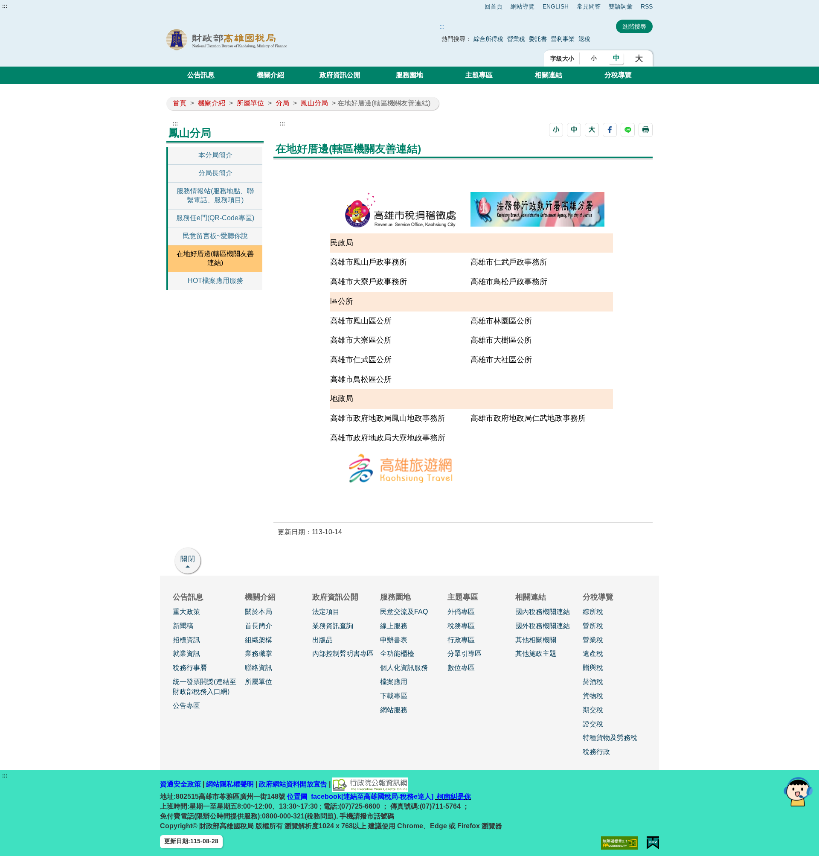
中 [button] (616, 57)
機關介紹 (270, 75)
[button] (556, 130)
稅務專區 (461, 625)
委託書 (538, 38)
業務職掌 (258, 653)
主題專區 (479, 75)
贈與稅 (593, 667)
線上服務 (393, 625)
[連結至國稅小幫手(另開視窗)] (798, 791)
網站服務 (393, 709)
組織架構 (258, 639)
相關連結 (548, 75)
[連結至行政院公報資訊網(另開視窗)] (370, 784)
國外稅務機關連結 (542, 625)
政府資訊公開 (339, 75)
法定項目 (326, 611)
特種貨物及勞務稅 (610, 737)
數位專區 (461, 667)
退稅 (584, 38)
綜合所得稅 (488, 38)
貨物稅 (593, 695)
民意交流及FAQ (404, 611)
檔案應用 (393, 681)
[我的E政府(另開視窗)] (653, 843)
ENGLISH (556, 6)
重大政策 (186, 611)
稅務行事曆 (190, 667)
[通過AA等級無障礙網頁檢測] (619, 843)
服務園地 (409, 75)
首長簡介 (258, 625)
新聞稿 (183, 625)
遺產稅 (593, 653)
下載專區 (393, 695)
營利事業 (563, 38)
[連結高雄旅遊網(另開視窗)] (400, 467)
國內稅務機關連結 (542, 611)
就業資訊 (186, 653)
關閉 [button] (188, 558)
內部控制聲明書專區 (343, 653)
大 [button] (639, 58)
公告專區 (186, 705)
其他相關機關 (535, 639)
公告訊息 (201, 75)
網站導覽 (522, 6)
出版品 (322, 639)
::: (4, 6)
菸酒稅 (593, 681)
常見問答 (589, 6)
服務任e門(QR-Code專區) (215, 217)
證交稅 (593, 724)
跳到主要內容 (22, 6)
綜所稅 (593, 611)
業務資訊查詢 (332, 625)
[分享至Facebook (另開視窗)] (610, 130)
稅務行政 (596, 751)
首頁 (179, 103)
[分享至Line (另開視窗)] (628, 130)
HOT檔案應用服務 (215, 280)
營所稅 (593, 625)
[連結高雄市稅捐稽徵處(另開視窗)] (400, 209)
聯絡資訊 (258, 667)
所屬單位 (250, 103)
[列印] (646, 130)
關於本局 (258, 611)
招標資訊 (186, 639)
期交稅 (593, 709)
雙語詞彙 (621, 6)
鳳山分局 (314, 103)
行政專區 (461, 639)
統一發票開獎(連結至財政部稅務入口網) (204, 686)
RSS (647, 6)
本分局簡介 (215, 155)
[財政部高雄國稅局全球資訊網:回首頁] (263, 39)
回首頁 (493, 6)
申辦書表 (393, 639)
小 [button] (594, 58)
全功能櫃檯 (397, 653)
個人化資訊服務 (404, 667)
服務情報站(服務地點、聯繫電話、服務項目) (215, 195)
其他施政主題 (535, 653)
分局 (282, 103)
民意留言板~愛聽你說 (215, 235)
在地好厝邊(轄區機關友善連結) (215, 258)
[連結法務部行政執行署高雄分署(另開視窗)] (537, 208)
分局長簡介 (215, 173)
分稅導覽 (618, 75)
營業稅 (516, 38)
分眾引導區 (464, 653)
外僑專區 (461, 611)
